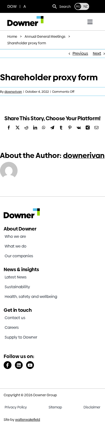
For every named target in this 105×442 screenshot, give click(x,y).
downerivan (13, 91)
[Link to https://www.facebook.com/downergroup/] (7, 365)
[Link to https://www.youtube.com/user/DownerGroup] (30, 365)
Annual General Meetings (45, 36)
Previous (80, 53)
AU (78, 6)
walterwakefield (27, 419)
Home (12, 36)
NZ (86, 6)
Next (97, 53)
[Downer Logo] (25, 18)
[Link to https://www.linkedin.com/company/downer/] (19, 365)
